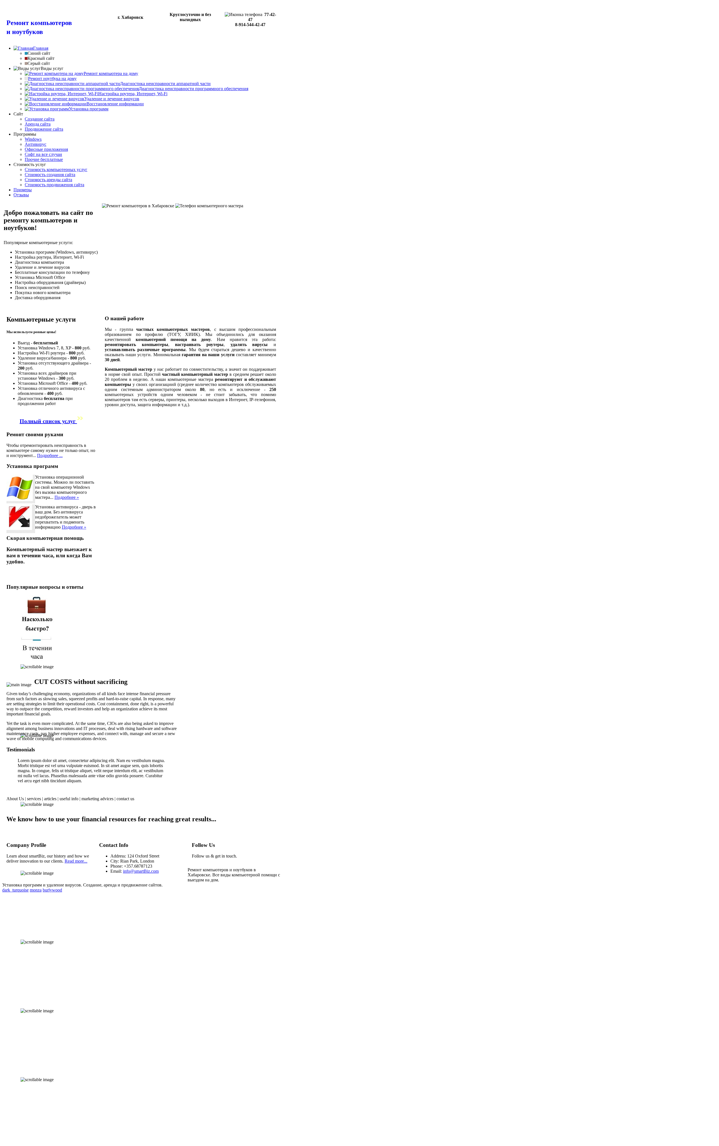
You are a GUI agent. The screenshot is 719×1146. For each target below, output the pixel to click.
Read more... (76, 861)
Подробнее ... (50, 455)
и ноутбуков (24, 31)
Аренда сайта (38, 124)
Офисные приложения (46, 149)
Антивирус (35, 144)
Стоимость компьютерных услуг (56, 169)
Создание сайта (39, 119)
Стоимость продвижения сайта (54, 184)
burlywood (52, 890)
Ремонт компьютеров (39, 22)
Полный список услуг (48, 421)
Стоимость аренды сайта (48, 179)
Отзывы (21, 194)
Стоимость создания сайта (50, 174)
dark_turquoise (15, 890)
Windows (33, 139)
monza (36, 890)
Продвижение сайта (44, 129)
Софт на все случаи (43, 154)
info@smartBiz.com (141, 871)
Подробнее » (66, 497)
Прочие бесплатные (44, 159)
